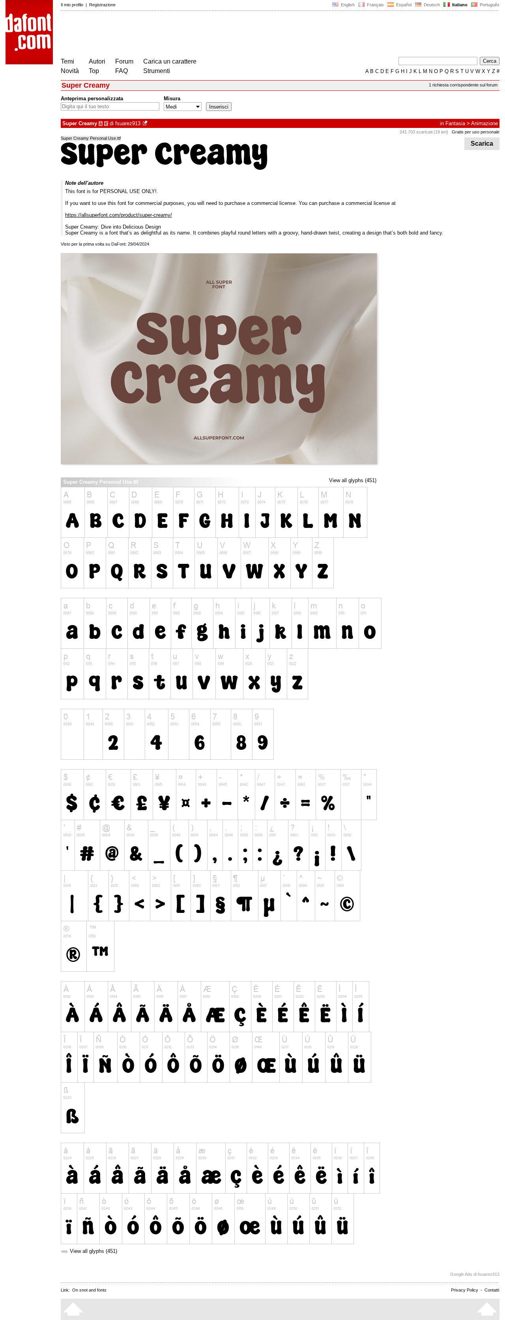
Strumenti (156, 71)
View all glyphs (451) (352, 480)
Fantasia (455, 123)
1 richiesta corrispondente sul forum (463, 85)
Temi (67, 61)
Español (403, 4)
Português (488, 4)
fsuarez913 (127, 123)
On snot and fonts (89, 1290)
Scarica (482, 143)
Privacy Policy (464, 1290)
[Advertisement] (204, 35)
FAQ (121, 71)
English (347, 4)
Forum (124, 61)
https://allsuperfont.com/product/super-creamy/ (118, 215)
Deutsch (431, 4)
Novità (70, 71)
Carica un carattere (169, 61)
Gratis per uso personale (475, 132)
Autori (97, 61)
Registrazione (102, 4)
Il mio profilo (72, 4)
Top (94, 71)
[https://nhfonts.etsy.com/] (145, 123)
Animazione (484, 123)
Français (375, 4)
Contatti (491, 1290)
